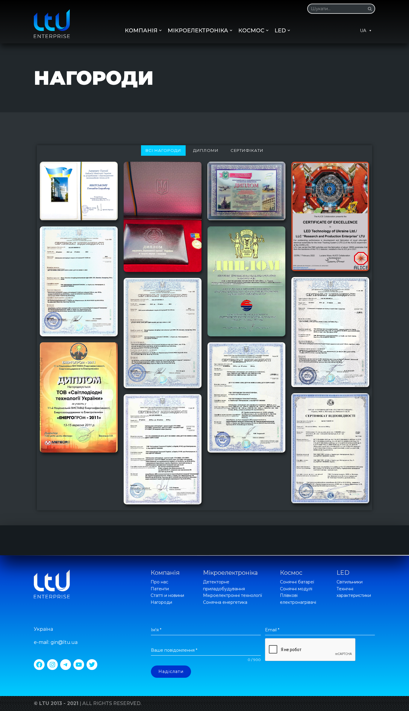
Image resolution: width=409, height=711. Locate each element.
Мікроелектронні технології (232, 595)
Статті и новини (167, 595)
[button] (370, 9)
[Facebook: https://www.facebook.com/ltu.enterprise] (39, 664)
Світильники (350, 582)
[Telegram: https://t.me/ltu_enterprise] (65, 664)
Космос (291, 572)
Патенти (160, 589)
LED (343, 572)
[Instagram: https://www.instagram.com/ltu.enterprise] (52, 664)
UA (363, 30)
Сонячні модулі (296, 589)
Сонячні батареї (297, 582)
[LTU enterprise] (52, 23)
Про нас (159, 582)
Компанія (165, 572)
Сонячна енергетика (225, 602)
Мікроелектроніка (230, 572)
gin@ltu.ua (64, 642)
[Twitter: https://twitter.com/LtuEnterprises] (92, 664)
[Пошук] (368, 9)
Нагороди (161, 602)
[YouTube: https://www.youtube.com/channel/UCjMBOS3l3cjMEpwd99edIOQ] (78, 664)
